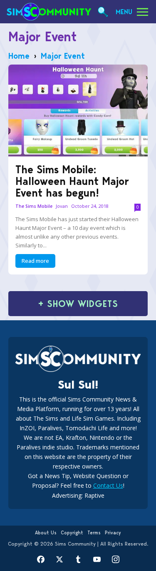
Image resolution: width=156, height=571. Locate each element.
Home (19, 56)
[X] (59, 559)
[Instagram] (115, 559)
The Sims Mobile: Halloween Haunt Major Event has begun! (72, 181)
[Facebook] (40, 559)
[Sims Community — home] (49, 11)
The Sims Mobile (33, 206)
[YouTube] (96, 559)
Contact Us (108, 485)
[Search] (103, 12)
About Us (46, 533)
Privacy (113, 533)
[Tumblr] (78, 559)
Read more (35, 260)
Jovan (62, 206)
